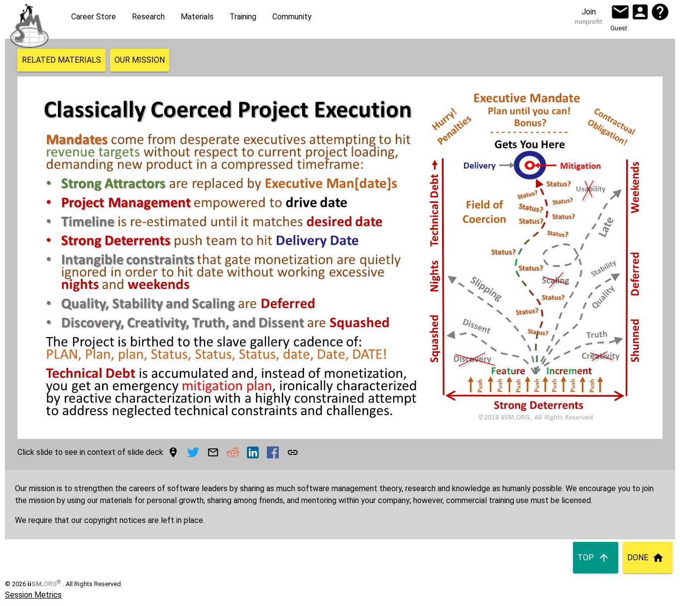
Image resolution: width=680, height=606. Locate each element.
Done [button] (637, 557)
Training (242, 16)
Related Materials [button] (61, 60)
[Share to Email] (213, 452)
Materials (197, 16)
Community (292, 16)
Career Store (93, 16)
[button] (620, 12)
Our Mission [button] (139, 60)
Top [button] (585, 557)
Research (148, 16)
